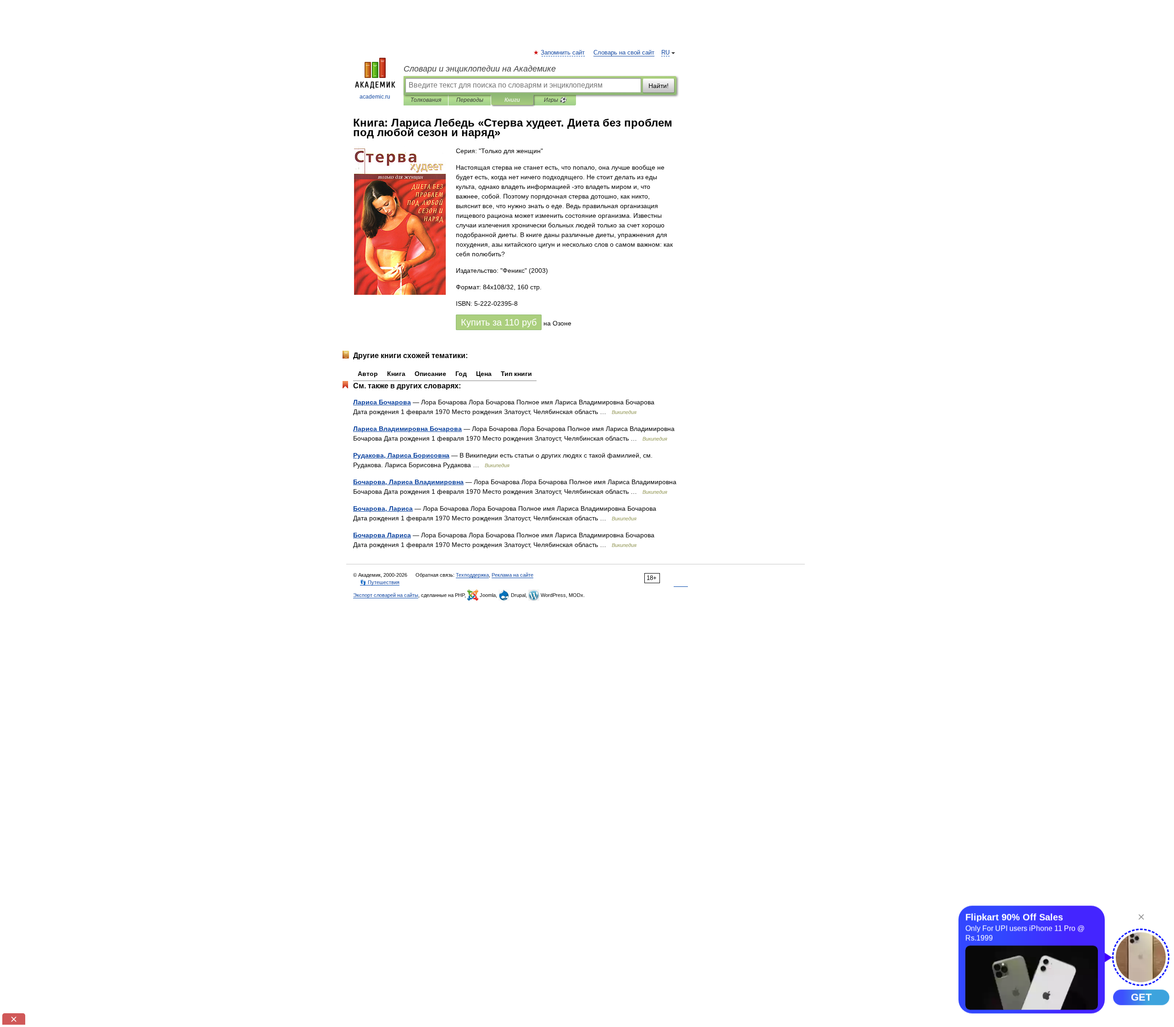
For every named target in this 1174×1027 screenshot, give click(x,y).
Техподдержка (472, 575)
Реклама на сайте (512, 575)
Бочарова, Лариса (383, 508)
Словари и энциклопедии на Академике (480, 68)
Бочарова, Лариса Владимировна (408, 482)
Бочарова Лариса (382, 535)
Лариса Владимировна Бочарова (407, 428)
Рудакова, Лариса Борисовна (401, 455)
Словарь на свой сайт (623, 53)
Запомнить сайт (563, 53)
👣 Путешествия (379, 582)
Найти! (658, 85)
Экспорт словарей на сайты (385, 595)
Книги (512, 100)
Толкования (425, 100)
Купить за (499, 322)
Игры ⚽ (555, 100)
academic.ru (375, 97)
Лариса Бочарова (382, 402)
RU (665, 53)
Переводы (469, 100)
